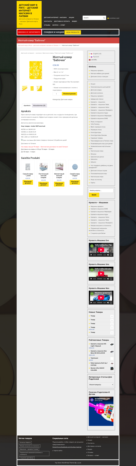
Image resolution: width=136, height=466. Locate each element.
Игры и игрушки (96, 122)
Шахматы (94, 159)
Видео (74, 21)
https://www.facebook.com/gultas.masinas (66, 447)
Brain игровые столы (98, 127)
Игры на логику (96, 179)
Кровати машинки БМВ (99, 118)
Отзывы (47, 25)
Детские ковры (48, 53)
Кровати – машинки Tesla (100, 104)
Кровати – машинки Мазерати (102, 110)
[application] (101, 250)
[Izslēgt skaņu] (108, 255)
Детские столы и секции (99, 76)
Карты (93, 183)
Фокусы (93, 154)
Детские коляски (97, 93)
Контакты (48, 21)
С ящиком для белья (98, 233)
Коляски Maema (25, 442)
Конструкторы (96, 132)
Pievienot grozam (69, 93)
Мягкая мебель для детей (100, 73)
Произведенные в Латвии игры (102, 141)
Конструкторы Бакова (99, 135)
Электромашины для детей (100, 87)
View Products (72, 32)
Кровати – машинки (98, 102)
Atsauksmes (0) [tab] (39, 105)
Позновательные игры (99, 173)
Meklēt (94, 195)
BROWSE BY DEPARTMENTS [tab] (30, 32)
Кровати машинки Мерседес (101, 116)
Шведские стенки (97, 99)
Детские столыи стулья (99, 170)
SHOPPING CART (114, 18)
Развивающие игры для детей (101, 143)
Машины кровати (97, 70)
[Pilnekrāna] (111, 255)
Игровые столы (96, 130)
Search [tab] (104, 18)
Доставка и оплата (62, 21)
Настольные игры (97, 151)
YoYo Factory (95, 124)
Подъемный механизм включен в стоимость (31, 453)
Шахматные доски (97, 157)
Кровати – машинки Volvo (100, 107)
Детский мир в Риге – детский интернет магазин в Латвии (28, 11)
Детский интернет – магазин (55, 17)
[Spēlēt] (91, 255)
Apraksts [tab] (27, 105)
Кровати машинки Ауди (99, 113)
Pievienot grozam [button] (28, 182)
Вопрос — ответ (58, 25)
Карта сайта (58, 450)
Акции (71, 17)
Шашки (93, 162)
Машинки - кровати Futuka (29, 449)
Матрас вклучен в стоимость (101, 225)
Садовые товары (97, 138)
